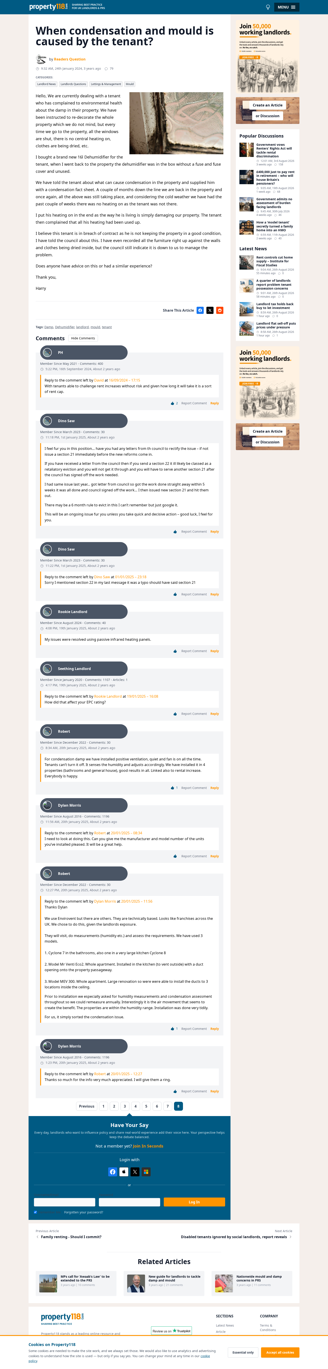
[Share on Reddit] (219, 310)
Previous (86, 1106)
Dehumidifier (64, 327)
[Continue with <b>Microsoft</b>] (146, 1171)
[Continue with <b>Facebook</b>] (112, 1171)
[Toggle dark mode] (268, 7)
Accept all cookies (280, 1352)
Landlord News (46, 84)
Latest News (225, 1325)
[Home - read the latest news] (146, 7)
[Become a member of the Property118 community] (268, 57)
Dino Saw (102, 576)
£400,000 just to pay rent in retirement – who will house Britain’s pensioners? (275, 178)
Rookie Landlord (108, 696)
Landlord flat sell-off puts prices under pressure (276, 325)
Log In (194, 1202)
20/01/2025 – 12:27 (126, 1073)
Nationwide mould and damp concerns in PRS (259, 1278)
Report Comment (194, 403)
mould (95, 327)
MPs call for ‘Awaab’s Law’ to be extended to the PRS (85, 1278)
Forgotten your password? (83, 1212)
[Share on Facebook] (200, 310)
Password (106, 1195)
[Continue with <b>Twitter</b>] (135, 1171)
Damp (48, 327)
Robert (100, 833)
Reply (214, 403)
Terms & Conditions (268, 1327)
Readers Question (70, 59)
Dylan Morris (105, 901)
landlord (82, 327)
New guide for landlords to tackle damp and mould (174, 1278)
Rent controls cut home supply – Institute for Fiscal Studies (274, 261)
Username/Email (46, 1195)
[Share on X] (210, 310)
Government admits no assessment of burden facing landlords (274, 203)
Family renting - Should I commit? (71, 1236)
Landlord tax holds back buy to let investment (275, 306)
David (99, 380)
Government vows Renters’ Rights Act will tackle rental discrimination (274, 150)
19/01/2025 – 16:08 (142, 696)
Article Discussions (225, 1333)
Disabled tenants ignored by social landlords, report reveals (234, 1236)
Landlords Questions (73, 84)
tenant (107, 327)
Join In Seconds (148, 1146)
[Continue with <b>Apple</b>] (123, 1171)
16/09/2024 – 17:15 (124, 380)
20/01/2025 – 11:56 (136, 901)
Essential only (243, 1352)
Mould (130, 84)
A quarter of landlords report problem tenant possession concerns (273, 284)
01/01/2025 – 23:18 (130, 576)
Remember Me (50, 1212)
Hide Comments (83, 338)
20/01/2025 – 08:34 (126, 833)
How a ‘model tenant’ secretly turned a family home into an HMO (274, 226)
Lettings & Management (106, 84)
